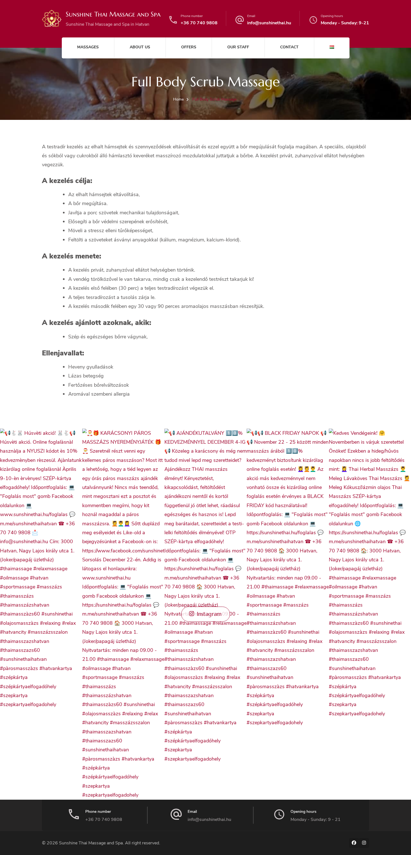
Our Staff (238, 47)
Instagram (209, 614)
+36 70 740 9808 (199, 23)
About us (140, 47)
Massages (88, 47)
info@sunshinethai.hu (269, 23)
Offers (188, 47)
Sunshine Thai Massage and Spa (113, 14)
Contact (289, 47)
